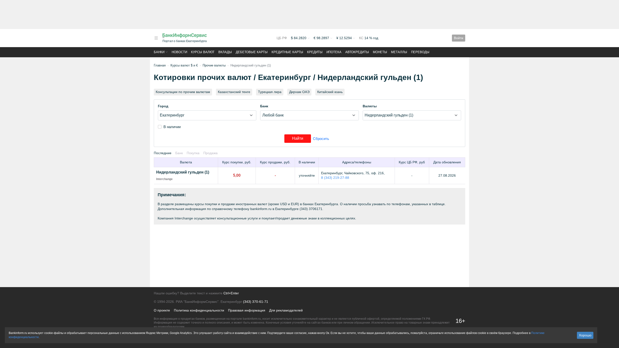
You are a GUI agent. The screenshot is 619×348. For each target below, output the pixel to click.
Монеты (380, 52)
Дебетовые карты (252, 52)
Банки (159, 52)
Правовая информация (246, 310)
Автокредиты (357, 52)
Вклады (225, 52)
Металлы (399, 52)
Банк (264, 106)
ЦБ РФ (282, 38)
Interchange (164, 179)
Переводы (420, 52)
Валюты (370, 106)
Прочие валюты (214, 65)
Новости (179, 52)
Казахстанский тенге (234, 92)
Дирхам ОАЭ (299, 92)
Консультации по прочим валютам (183, 92)
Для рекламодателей (286, 310)
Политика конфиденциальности (199, 310)
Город (163, 106)
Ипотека (333, 52)
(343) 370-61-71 (255, 302)
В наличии (172, 127)
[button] (156, 38)
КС (361, 38)
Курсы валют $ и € (184, 65)
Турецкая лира (269, 92)
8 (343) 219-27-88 (335, 178)
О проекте (162, 310)
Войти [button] (458, 38)
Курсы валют (202, 52)
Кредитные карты (287, 52)
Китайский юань (330, 92)
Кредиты (315, 52)
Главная (160, 65)
